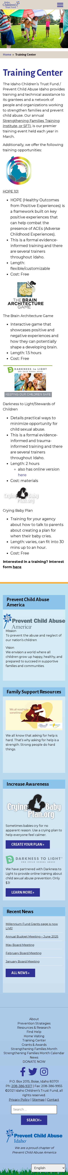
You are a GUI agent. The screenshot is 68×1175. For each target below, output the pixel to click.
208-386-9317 (21, 1086)
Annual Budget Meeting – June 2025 (32, 936)
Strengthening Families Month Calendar (34, 1053)
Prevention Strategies (34, 1023)
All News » (20, 973)
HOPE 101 (11, 191)
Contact (53, 1100)
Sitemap (38, 1100)
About (34, 1019)
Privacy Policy (19, 1100)
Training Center (34, 1040)
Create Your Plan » (27, 844)
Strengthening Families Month (34, 1049)
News (34, 1057)
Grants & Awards (34, 1045)
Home (7, 54)
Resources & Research (34, 1027)
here (22, 475)
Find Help (34, 1032)
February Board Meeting (23, 953)
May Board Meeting (20, 945)
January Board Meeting (22, 961)
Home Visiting (34, 1036)
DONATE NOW (34, 1061)
